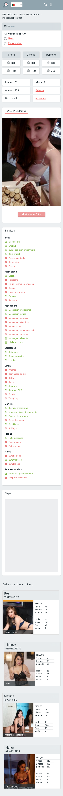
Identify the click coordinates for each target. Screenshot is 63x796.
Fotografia (13, 280)
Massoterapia (15, 326)
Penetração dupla (17, 258)
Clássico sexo (15, 242)
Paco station (33, 14)
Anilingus (13, 428)
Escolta (12, 276)
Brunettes (41, 98)
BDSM (11, 378)
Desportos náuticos (18, 477)
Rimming (13, 300)
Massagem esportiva (18, 334)
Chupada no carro (17, 420)
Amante (12, 370)
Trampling (13, 398)
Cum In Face (14, 464)
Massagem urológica (18, 318)
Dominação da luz (17, 374)
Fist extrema (14, 446)
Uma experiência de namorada (23, 412)
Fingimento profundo (18, 416)
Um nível (12, 246)
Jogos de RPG (15, 390)
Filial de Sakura (16, 342)
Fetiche (12, 266)
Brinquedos (14, 262)
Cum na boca (15, 456)
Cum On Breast (15, 460)
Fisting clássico (16, 438)
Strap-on (13, 386)
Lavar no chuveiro (17, 292)
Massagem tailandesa (19, 322)
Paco (22, 14)
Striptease (13, 352)
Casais (12, 288)
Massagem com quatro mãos (22, 330)
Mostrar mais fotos (31, 214)
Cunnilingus (14, 424)
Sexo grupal (14, 254)
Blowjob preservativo (18, 408)
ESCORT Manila (10, 14)
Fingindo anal (15, 442)
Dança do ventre (16, 356)
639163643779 (17, 33)
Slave (11, 382)
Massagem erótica (17, 314)
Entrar (51, 4)
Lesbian (12, 360)
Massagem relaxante (18, 338)
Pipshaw (12, 296)
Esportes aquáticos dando (21, 473)
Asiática (40, 90)
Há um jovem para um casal (21, 284)
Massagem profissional (20, 310)
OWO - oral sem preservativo (22, 250)
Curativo (12, 394)
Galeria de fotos (16, 111)
